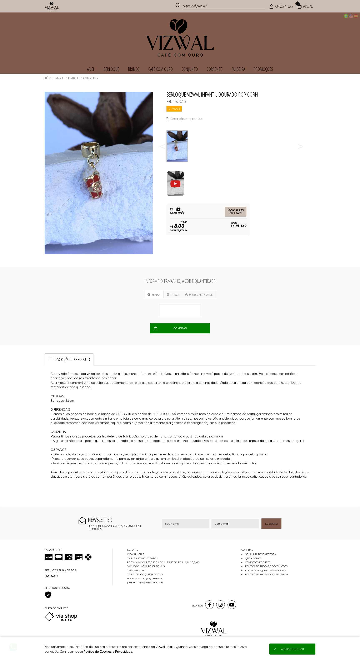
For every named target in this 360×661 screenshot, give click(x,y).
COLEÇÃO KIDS (90, 78)
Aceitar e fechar (292, 649)
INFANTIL (59, 78)
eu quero (271, 523)
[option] (177, 146)
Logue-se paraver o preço (236, 211)
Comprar (180, 328)
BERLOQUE (73, 78)
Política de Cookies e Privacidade (108, 652)
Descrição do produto (71, 359)
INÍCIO (48, 78)
